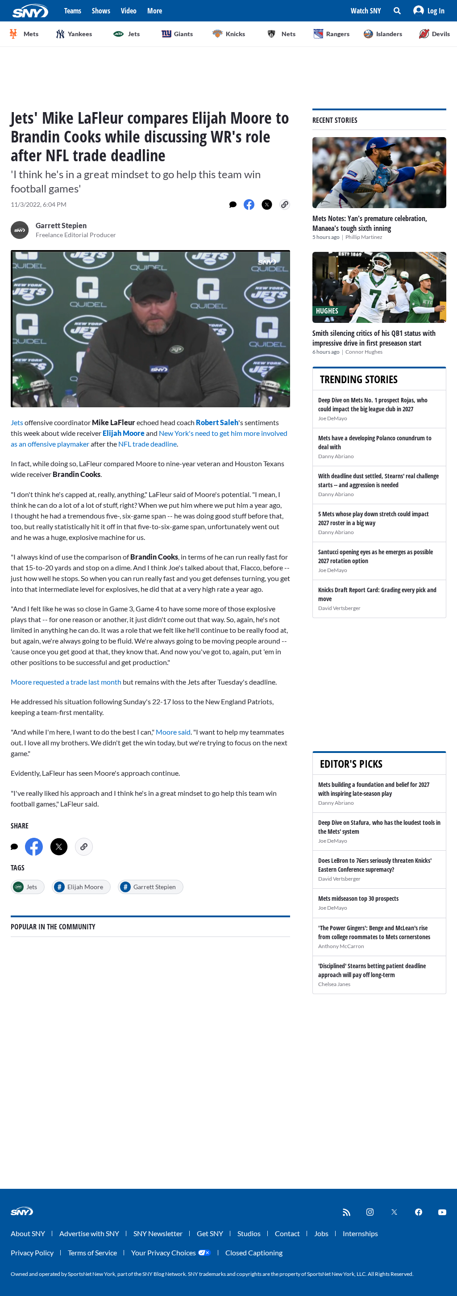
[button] (429, 10)
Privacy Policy (32, 1252)
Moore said (173, 731)
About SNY (28, 1233)
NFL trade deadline (147, 443)
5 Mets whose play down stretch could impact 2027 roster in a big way (373, 518)
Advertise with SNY (89, 1233)
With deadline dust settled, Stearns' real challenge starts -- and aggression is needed (378, 480)
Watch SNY (366, 11)
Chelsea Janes (334, 984)
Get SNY (210, 1233)
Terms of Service (92, 1252)
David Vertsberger (339, 608)
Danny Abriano (336, 456)
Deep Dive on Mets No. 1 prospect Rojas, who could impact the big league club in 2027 (373, 404)
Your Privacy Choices (163, 1252)
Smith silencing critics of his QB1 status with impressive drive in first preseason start (374, 338)
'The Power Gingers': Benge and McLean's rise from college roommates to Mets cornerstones (374, 932)
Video (129, 11)
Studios (249, 1233)
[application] (150, 328)
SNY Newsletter (158, 1233)
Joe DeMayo (332, 418)
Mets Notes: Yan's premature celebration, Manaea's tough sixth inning (369, 223)
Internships (360, 1233)
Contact (287, 1233)
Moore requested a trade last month (66, 681)
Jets (17, 422)
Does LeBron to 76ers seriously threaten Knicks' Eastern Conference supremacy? (375, 865)
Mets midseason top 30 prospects (358, 898)
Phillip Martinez (363, 237)
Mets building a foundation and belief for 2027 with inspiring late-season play (373, 789)
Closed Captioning (254, 1252)
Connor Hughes (363, 351)
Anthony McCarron (341, 946)
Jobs (321, 1233)
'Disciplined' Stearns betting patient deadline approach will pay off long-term (372, 970)
